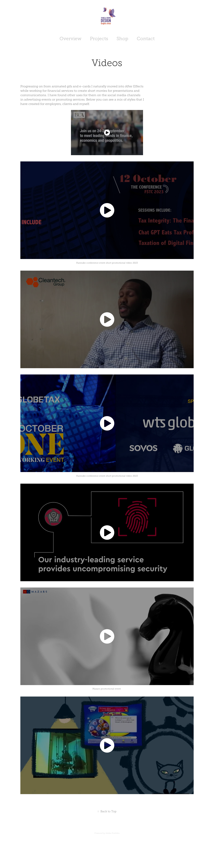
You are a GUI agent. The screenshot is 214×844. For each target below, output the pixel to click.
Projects (99, 38)
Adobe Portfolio (113, 833)
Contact (146, 38)
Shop (122, 38)
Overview (70, 38)
